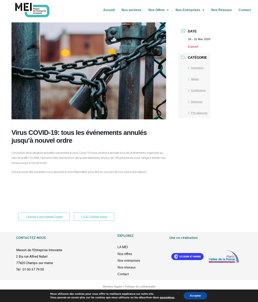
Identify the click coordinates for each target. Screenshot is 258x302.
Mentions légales (113, 286)
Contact (245, 10)
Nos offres (125, 254)
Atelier (195, 79)
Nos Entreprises (188, 10)
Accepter (195, 296)
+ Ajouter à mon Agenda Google (44, 216)
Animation (197, 67)
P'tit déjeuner (199, 113)
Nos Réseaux (221, 10)
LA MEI (123, 247)
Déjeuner (197, 101)
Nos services (131, 10)
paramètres (167, 297)
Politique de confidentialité (140, 286)
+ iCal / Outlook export (94, 216)
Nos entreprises (129, 260)
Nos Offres (156, 10)
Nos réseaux (127, 267)
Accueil (109, 10)
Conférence (198, 90)
